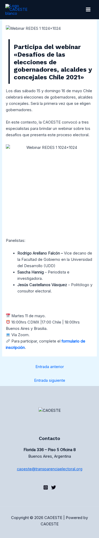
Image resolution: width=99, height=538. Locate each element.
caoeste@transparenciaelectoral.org (49, 469)
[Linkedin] (45, 487)
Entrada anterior (49, 366)
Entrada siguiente (49, 380)
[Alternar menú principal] (88, 9)
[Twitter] (53, 487)
